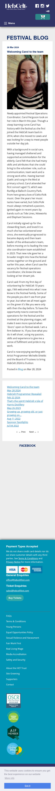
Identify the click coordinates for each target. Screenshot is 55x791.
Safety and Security (15, 659)
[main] (27, 211)
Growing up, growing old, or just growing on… (25, 413)
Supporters (11, 679)
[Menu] (5, 23)
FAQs (9, 615)
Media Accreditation (16, 654)
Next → (32, 431)
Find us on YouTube (47, 11)
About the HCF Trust (16, 668)
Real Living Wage (14, 648)
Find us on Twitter (47, 6)
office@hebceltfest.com (18, 579)
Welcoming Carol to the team (23, 387)
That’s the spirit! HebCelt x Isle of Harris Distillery (25, 402)
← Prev (22, 431)
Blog (20, 369)
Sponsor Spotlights (17, 422)
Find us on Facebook (37, 6)
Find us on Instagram (42, 6)
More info (9, 778)
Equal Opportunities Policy (19, 632)
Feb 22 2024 (13, 397)
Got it (27, 786)
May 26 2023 (14, 408)
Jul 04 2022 (13, 425)
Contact (10, 684)
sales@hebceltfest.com (17, 590)
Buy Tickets (15, 597)
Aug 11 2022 (13, 418)
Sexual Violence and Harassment (22, 637)
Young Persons (13, 626)
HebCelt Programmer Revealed (24, 394)
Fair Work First (13, 643)
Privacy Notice (13, 561)
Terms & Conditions (28, 558)
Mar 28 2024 (14, 390)
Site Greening (13, 673)
